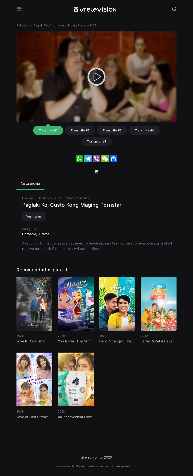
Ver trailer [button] (33, 216)
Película (21, 25)
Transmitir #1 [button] (48, 130)
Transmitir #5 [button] (96, 141)
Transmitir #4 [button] (144, 130)
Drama (44, 234)
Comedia (29, 234)
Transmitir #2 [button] (80, 130)
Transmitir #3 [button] (112, 130)
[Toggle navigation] (19, 8)
